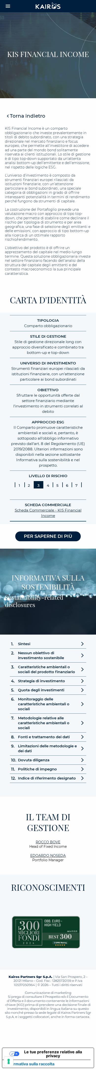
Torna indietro (27, 116)
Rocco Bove (48, 842)
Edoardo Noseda (48, 855)
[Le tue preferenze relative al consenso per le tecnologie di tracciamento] (8, 1061)
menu (8, 6)
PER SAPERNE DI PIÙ (48, 536)
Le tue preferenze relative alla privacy (53, 1053)
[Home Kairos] (48, 6)
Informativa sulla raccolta (30, 1063)
